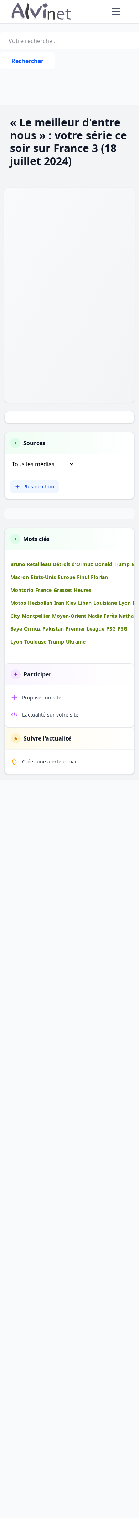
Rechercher (27, 61)
